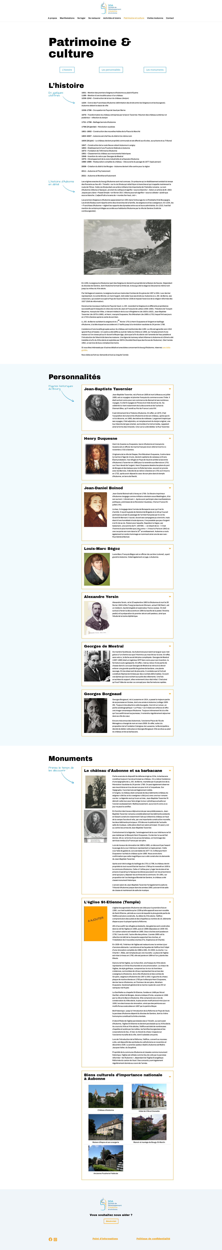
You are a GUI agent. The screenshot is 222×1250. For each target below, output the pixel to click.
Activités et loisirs (112, 18)
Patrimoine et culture (134, 18)
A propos (52, 18)
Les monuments (155, 69)
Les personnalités (111, 69)
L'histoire (67, 69)
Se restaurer (94, 18)
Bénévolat (111, 1221)
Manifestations (67, 18)
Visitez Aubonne (155, 18)
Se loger (81, 18)
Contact (170, 18)
